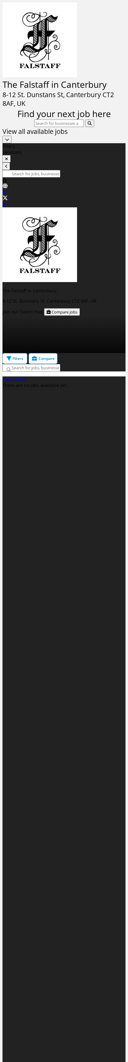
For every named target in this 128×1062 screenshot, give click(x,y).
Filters (17, 358)
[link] (64, 186)
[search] (89, 123)
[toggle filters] (6, 159)
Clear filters (14, 379)
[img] (64, 72)
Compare (46, 358)
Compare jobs (64, 312)
